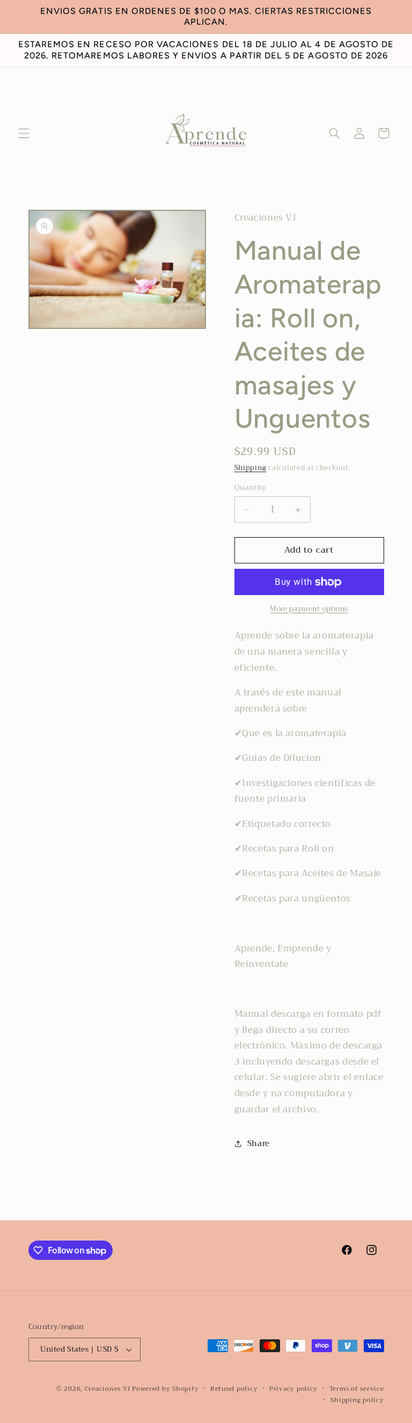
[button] (23, 133)
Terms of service (356, 1389)
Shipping (250, 468)
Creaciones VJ (107, 1388)
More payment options (309, 609)
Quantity (250, 487)
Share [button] (258, 1143)
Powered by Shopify (165, 1388)
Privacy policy (293, 1389)
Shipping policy (357, 1400)
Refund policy (234, 1389)
